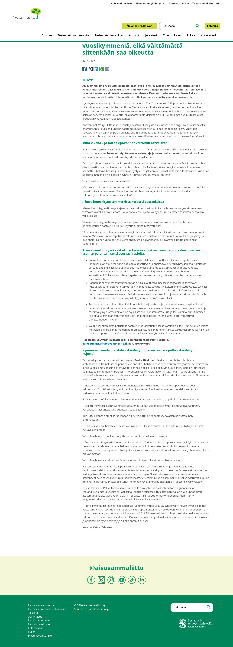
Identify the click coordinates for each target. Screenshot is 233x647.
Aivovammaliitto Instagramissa (111, 580)
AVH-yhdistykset (121, 3)
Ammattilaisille (179, 3)
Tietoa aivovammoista (73, 35)
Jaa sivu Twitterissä (90, 69)
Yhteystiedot (210, 35)
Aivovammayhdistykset (150, 3)
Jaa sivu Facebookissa (84, 69)
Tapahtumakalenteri (205, 3)
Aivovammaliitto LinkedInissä (142, 580)
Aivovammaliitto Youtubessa (122, 580)
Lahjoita (212, 26)
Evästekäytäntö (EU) (40, 635)
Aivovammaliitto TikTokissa (132, 580)
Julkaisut (151, 35)
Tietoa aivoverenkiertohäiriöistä (117, 35)
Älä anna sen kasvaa (139, 26)
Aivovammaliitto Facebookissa (91, 580)
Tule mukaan (172, 35)
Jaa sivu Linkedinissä (96, 69)
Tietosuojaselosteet (40, 624)
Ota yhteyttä (35, 616)
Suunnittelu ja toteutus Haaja (91, 609)
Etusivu (47, 35)
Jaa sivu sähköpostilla (107, 69)
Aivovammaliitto (22, 22)
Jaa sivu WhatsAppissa (101, 69)
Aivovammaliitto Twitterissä (101, 580)
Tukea (191, 35)
